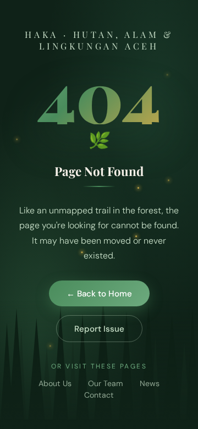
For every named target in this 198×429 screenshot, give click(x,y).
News (150, 383)
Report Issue (99, 328)
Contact (99, 395)
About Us (55, 383)
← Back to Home (99, 293)
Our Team (105, 383)
